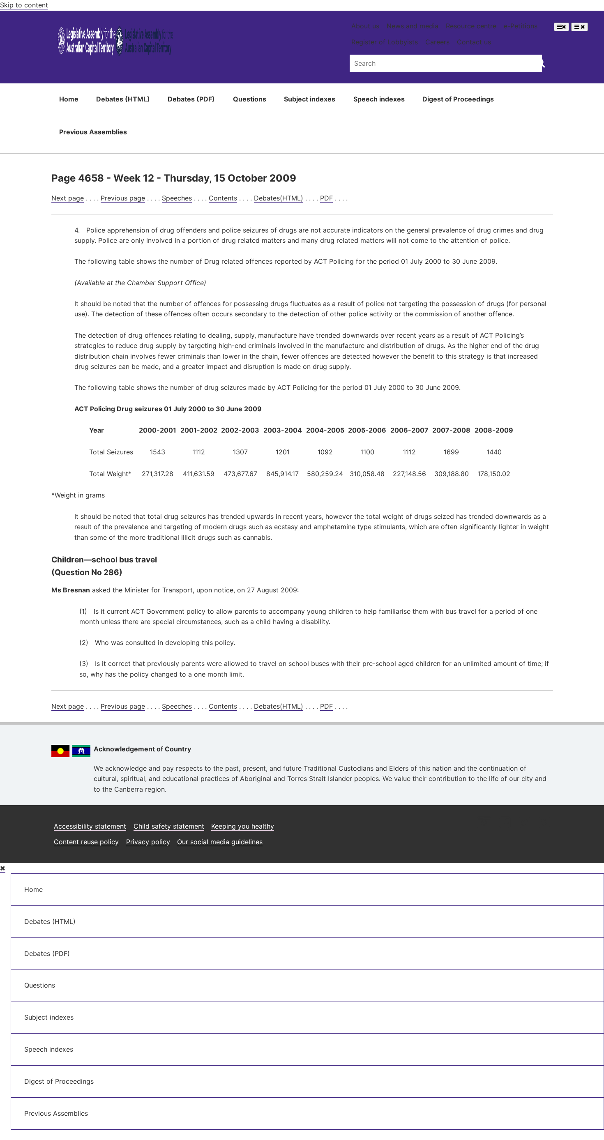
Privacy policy (148, 842)
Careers (437, 42)
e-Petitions (520, 26)
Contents (223, 198)
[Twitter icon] (524, 823)
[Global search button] (540, 62)
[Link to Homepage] (115, 42)
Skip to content (24, 5)
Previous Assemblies (93, 132)
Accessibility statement (90, 826)
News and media (412, 26)
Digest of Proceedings (458, 99)
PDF (326, 198)
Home (68, 99)
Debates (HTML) (123, 99)
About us (365, 26)
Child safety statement (169, 826)
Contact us (474, 42)
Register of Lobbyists (384, 42)
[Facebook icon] (504, 823)
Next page (67, 198)
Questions (249, 99)
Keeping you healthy (242, 826)
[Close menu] (2, 868)
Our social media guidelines (220, 842)
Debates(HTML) (278, 198)
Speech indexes (379, 99)
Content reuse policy (86, 842)
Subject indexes (309, 99)
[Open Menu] (561, 27)
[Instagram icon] (484, 823)
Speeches (177, 198)
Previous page (123, 198)
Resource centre (471, 26)
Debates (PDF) (191, 99)
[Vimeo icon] (544, 823)
